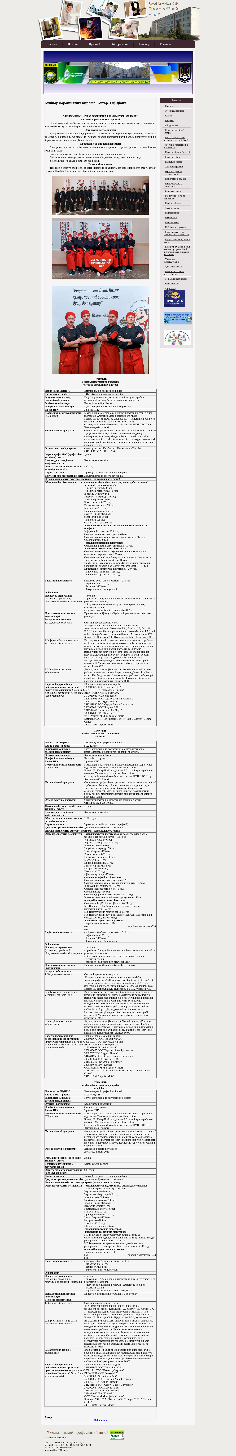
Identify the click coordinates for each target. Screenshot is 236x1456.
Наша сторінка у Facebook (177, 152)
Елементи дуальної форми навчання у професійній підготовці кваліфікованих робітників (177, 251)
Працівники (171, 217)
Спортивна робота (174, 166)
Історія (168, 115)
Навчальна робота (173, 162)
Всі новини (100, 1420)
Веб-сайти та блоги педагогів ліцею (174, 272)
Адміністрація (172, 208)
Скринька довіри (173, 191)
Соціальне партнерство (176, 279)
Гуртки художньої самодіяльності (173, 172)
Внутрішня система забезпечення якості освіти (176, 233)
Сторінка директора (174, 111)
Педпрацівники (172, 213)
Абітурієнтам (119, 44)
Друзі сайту (170, 288)
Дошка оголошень (174, 266)
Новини (73, 44)
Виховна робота (172, 157)
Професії (94, 44)
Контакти (166, 44)
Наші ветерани (172, 222)
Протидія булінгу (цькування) (173, 184)
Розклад (144, 44)
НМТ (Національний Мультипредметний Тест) (176, 138)
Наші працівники (173, 203)
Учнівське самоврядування (171, 260)
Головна (52, 44)
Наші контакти (172, 283)
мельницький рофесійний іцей (78, 1432)
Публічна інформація (175, 227)
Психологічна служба (175, 179)
